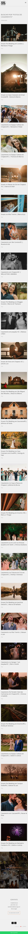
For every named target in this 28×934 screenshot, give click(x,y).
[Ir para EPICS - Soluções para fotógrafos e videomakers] (20, 926)
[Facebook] (12, 923)
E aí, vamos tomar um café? (14, 912)
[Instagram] (15, 923)
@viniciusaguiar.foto (14, 867)
